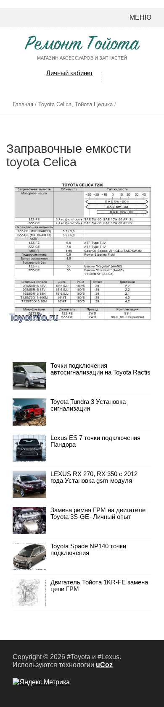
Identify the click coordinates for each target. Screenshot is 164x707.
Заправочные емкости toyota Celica (68, 155)
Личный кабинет (69, 72)
